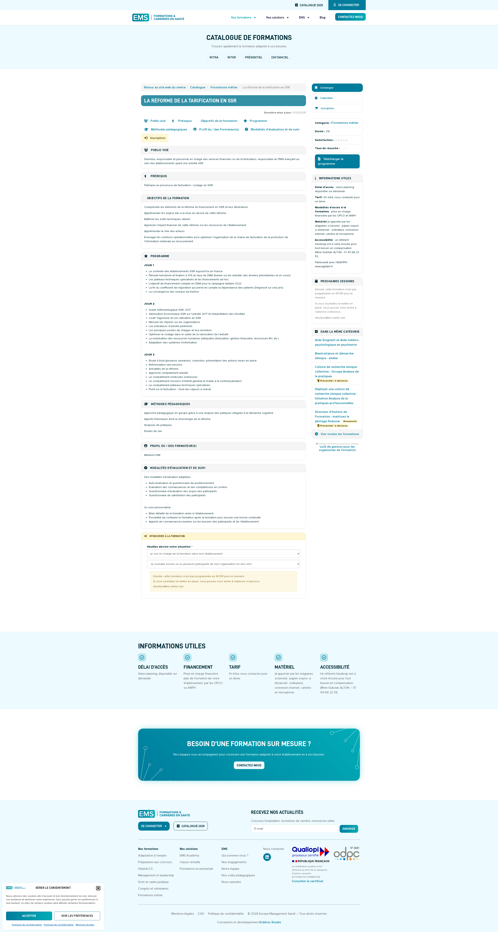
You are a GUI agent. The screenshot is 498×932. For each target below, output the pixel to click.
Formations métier (224, 87)
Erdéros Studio (270, 922)
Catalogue (197, 87)
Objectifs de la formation (218, 121)
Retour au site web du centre (165, 87)
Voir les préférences (77, 915)
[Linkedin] (267, 857)
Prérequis (184, 121)
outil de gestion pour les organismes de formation (337, 448)
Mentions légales (85, 924)
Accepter (29, 915)
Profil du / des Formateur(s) (218, 129)
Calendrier (326, 98)
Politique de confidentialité (27, 924)
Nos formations (241, 17)
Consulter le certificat (307, 881)
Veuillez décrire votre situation (168, 546)
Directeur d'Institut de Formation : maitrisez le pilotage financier (332, 416)
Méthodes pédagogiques (168, 129)
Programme (258, 121)
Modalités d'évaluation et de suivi (274, 129)
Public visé (158, 121)
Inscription (157, 138)
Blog (322, 17)
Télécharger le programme (330, 161)
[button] (98, 888)
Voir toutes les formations (339, 434)
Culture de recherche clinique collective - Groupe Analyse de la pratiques (337, 371)
